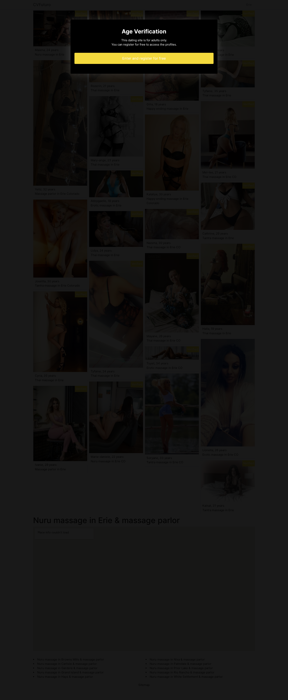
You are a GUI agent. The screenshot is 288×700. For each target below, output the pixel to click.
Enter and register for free (144, 58)
